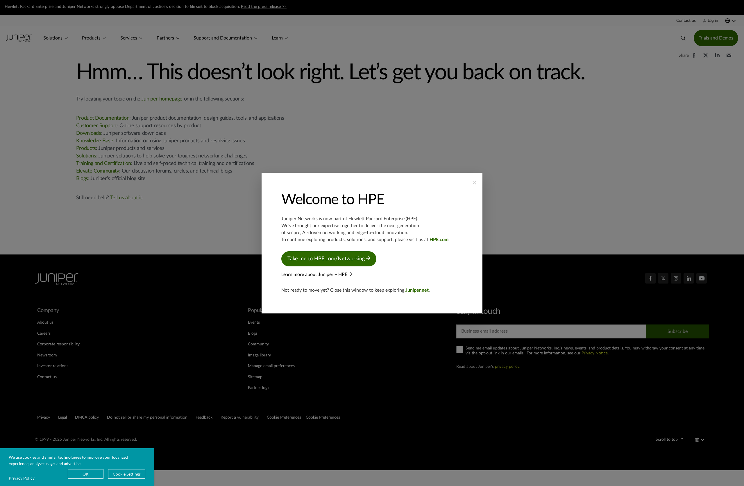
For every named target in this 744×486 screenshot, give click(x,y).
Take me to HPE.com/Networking (326, 258)
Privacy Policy (22, 478)
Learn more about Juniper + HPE (314, 274)
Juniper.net (417, 290)
